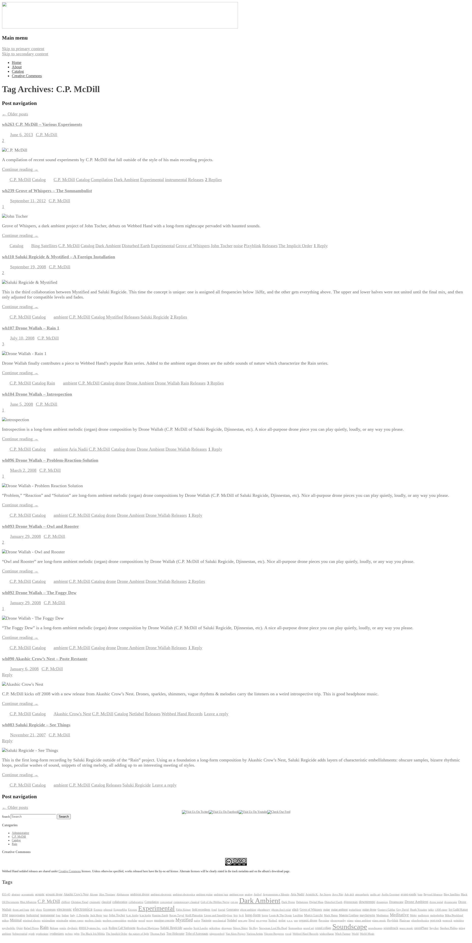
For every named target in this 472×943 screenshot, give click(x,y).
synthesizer (42, 933)
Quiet (19, 928)
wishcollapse (327, 933)
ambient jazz (221, 894)
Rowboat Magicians (148, 928)
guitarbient (355, 909)
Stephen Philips (448, 928)
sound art (308, 928)
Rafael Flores (31, 928)
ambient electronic (161, 894)
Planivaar (404, 920)
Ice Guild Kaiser (458, 909)
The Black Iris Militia (93, 933)
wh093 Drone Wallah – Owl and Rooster (40, 526)
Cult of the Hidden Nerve (215, 902)
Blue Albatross (28, 902)
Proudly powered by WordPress (30, 938)
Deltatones (302, 902)
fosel (214, 909)
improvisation (17, 915)
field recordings (201, 909)
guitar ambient (339, 909)
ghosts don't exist (281, 909)
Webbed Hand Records (182, 713)
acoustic (39, 894)
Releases (196, 179)
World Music (367, 933)
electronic (64, 909)
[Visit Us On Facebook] (224, 812)
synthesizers (57, 933)
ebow (39, 909)
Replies (213, 179)
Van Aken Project (235, 933)
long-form (253, 915)
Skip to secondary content (25, 53)
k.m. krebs (132, 915)
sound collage (323, 928)
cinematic (94, 902)
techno (69, 933)
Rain (51, 383)
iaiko (431, 909)
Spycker (434, 928)
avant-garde (408, 894)
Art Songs (325, 894)
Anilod (258, 894)
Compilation (102, 179)
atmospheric (362, 894)
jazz (105, 915)
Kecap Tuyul (176, 915)
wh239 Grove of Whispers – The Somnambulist (47, 190)
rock (104, 928)
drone (120, 383)
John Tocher (222, 245)
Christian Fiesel (79, 902)
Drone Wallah (167, 383)
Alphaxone (123, 894)
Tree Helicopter (175, 933)
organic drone (308, 920)
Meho (413, 915)
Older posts (15, 114)
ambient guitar (204, 894)
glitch (295, 909)
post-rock (435, 920)
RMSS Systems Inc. (90, 928)
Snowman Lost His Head (273, 928)
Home (16, 62)
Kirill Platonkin (194, 915)
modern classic (93, 920)
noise (238, 245)
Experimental (152, 179)
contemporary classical (186, 902)
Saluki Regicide (155, 316)
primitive (459, 920)
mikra (5, 920)
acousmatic (27, 894)
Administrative (20, 833)
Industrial (32, 915)
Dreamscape (396, 902)
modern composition (114, 920)
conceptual (166, 901)
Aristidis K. (312, 894)
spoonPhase (421, 928)
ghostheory (263, 909)
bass (420, 894)
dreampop (382, 901)
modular (132, 920)
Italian (65, 915)
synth (32, 933)
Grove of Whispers (193, 245)
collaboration (119, 901)
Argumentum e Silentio (276, 894)
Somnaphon (295, 928)
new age (242, 920)
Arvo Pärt (337, 894)
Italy (72, 915)
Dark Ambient (126, 179)
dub (32, 909)
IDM (5, 915)
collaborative (136, 902)
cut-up (234, 902)
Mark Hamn (331, 915)
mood (141, 920)
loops (265, 915)
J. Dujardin (82, 915)
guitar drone (369, 909)
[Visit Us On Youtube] (253, 812)
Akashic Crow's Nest (72, 713)
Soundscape (349, 926)
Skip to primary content (23, 48)
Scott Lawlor (200, 928)
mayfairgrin (367, 915)
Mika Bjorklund (454, 915)
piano (350, 920)
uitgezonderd (216, 933)
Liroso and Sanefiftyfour (218, 915)
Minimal (16, 920)
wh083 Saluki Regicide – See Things (36, 724)
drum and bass (21, 909)
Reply (321, 245)
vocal (288, 933)
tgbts (76, 933)
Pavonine (324, 920)
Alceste (94, 894)
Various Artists (255, 933)
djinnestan (351, 902)
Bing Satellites (44, 245)
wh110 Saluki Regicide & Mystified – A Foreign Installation (58, 256)
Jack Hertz (96, 915)
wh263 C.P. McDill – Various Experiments (42, 124)
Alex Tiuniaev (107, 894)
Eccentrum (49, 909)
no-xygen (261, 920)
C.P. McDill (46, 134)
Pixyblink (252, 245)
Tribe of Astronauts (197, 933)
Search (6, 816)
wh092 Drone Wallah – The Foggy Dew (39, 592)
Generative (232, 909)
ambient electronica (184, 894)
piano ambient (363, 920)
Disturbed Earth (136, 245)
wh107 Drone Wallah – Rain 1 (30, 328)
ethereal (107, 909)
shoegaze (226, 928)
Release (54, 928)
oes (296, 920)
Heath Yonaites (418, 909)
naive (197, 920)
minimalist (62, 920)
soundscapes (375, 928)
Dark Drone (288, 901)
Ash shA (349, 894)
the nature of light (139, 933)
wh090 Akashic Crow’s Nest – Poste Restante (44, 658)
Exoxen (132, 909)
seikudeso (214, 928)
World (355, 933)
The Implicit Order (295, 245)
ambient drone (139, 894)
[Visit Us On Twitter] (195, 812)
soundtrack (391, 928)
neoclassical (219, 920)
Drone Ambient (140, 383)
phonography (338, 920)
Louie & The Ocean (280, 915)
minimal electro (32, 920)
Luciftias (298, 915)
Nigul (252, 920)
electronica (82, 909)
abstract (16, 894)
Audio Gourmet (390, 894)
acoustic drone (54, 894)
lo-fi (241, 915)
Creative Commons (27, 76)
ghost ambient (248, 909)
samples (187, 928)
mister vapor (76, 920)
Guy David (402, 909)
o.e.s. (290, 920)
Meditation (382, 915)
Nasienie (206, 920)
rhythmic (72, 928)
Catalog (18, 71)
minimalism (48, 920)
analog (248, 894)
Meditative (399, 915)
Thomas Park (157, 933)
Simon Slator (240, 928)
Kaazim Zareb (160, 915)
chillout (65, 902)
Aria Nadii (78, 449)
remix (62, 928)
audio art (375, 894)
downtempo (367, 902)
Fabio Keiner (183, 909)
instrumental (176, 179)
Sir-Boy (253, 928)
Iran (58, 915)
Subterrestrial (19, 933)
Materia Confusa (348, 915)
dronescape (450, 902)
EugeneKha (120, 909)
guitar (326, 909)
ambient (61, 316)
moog (149, 920)
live (236, 915)
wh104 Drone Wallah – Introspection (37, 394)
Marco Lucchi (313, 915)
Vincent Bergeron (274, 933)
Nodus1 (272, 920)
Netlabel (136, 713)
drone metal (436, 901)
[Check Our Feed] (278, 812)
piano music (379, 920)
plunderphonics (420, 920)
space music (406, 928)
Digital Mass (316, 901)
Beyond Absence (433, 894)
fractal (221, 909)
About (17, 67)
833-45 (6, 894)
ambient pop (236, 894)
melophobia (437, 915)
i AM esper (441, 909)
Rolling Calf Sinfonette (122, 928)
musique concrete (164, 920)
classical (106, 902)
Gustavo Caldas (386, 909)
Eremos (98, 909)
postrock (447, 920)
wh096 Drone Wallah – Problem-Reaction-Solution (50, 460)
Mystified (114, 316)
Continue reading (20, 169)
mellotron (423, 915)
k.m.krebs (145, 915)
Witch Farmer (343, 933)
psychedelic (8, 928)
